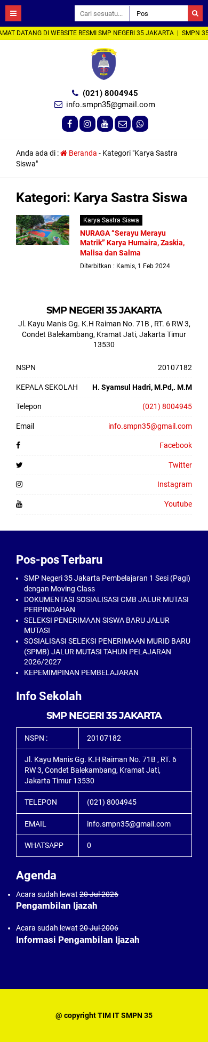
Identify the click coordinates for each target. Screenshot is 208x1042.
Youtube (178, 504)
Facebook (175, 445)
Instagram (174, 484)
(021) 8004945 (110, 93)
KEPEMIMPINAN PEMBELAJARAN (81, 672)
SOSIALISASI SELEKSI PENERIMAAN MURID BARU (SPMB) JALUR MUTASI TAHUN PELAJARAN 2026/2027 (107, 651)
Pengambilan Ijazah (57, 905)
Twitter (180, 465)
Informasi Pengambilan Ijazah (78, 939)
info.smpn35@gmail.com (110, 104)
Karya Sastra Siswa (111, 220)
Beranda (82, 153)
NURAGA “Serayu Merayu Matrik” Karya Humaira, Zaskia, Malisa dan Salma (132, 243)
